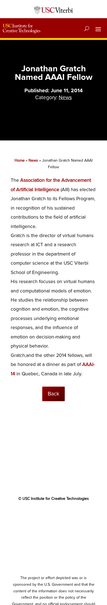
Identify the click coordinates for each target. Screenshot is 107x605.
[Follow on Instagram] (75, 514)
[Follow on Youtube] (53, 514)
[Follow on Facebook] (31, 514)
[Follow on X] (42, 514)
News (65, 97)
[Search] (87, 28)
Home (20, 160)
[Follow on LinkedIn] (64, 514)
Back (53, 393)
